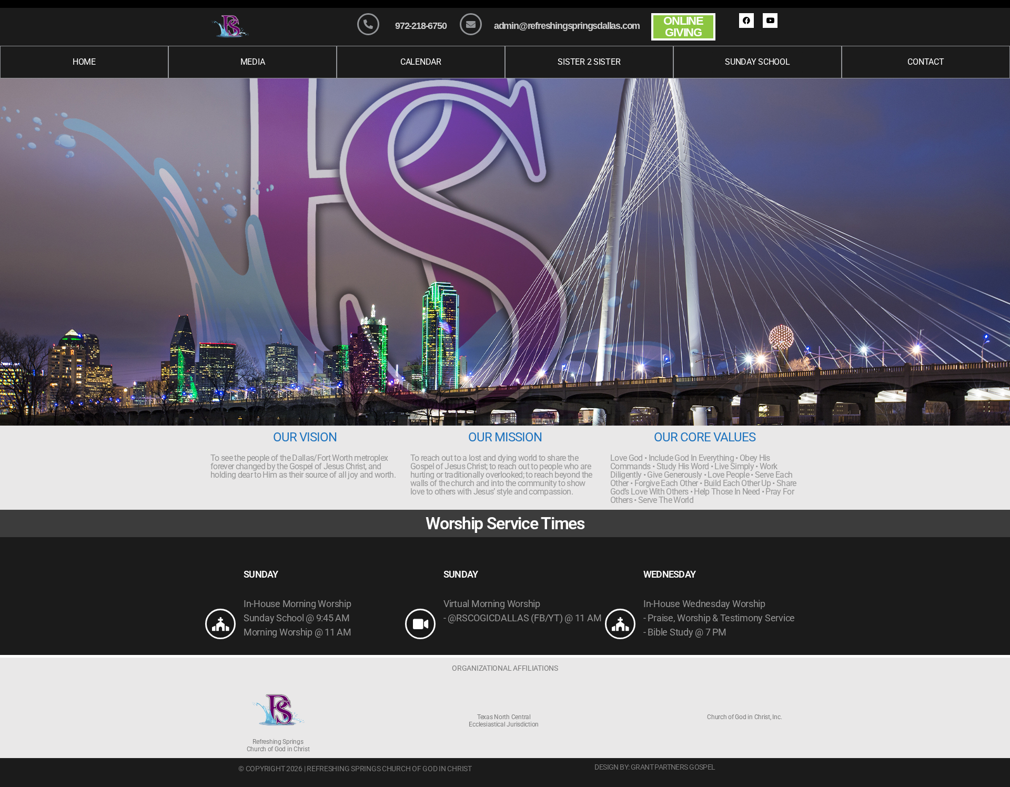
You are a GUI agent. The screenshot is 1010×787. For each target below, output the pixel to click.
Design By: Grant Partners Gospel (654, 767)
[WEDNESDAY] (620, 624)
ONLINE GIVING (683, 26)
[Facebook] (746, 20)
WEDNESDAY (669, 574)
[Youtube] (770, 20)
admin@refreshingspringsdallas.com (567, 26)
